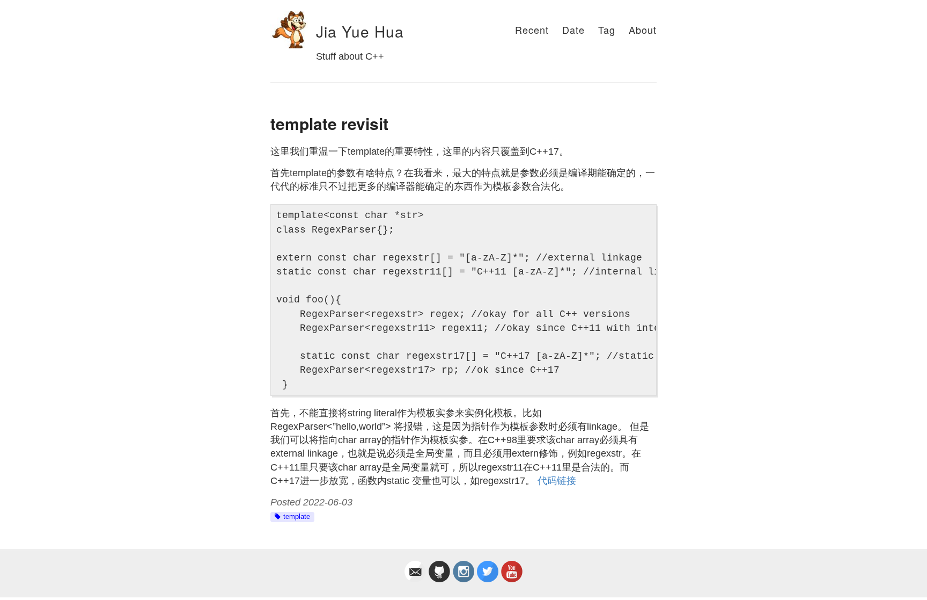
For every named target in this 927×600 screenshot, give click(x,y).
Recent (532, 30)
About (643, 30)
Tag (606, 30)
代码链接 (557, 480)
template (296, 517)
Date (573, 30)
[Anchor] (309, 32)
